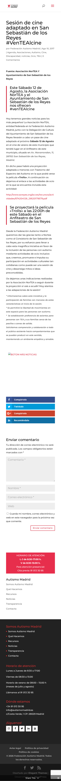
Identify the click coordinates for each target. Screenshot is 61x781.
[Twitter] (22, 728)
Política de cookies (29, 752)
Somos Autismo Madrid (19, 584)
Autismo (36, 52)
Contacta (11, 608)
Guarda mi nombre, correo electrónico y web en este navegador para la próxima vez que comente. (30, 517)
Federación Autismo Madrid (25, 48)
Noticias (10, 599)
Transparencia (14, 603)
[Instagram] (8, 728)
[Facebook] (15, 728)
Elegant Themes (37, 773)
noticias (25, 56)
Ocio (33, 56)
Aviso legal (15, 748)
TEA (39, 56)
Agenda (11, 52)
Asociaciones (23, 52)
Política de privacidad (36, 748)
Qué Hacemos (14, 589)
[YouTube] (35, 728)
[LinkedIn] (28, 728)
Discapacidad (13, 56)
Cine (43, 52)
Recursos (11, 594)
